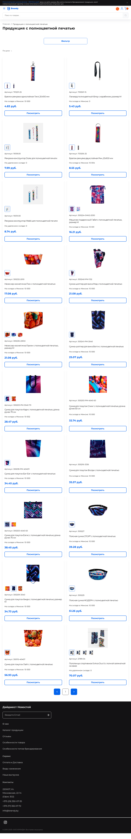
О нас (6, 724)
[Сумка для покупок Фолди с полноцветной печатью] (98, 448)
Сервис (7, 756)
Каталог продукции (13, 730)
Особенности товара (14, 742)
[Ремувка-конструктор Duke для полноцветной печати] (33, 133)
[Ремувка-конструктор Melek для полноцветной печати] (33, 194)
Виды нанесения (12, 768)
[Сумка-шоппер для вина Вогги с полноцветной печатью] (98, 320)
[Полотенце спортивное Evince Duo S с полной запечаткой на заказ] (98, 638)
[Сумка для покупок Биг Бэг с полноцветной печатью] (33, 448)
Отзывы (7, 736)
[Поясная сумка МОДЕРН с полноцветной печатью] (98, 574)
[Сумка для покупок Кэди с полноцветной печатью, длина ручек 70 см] (33, 384)
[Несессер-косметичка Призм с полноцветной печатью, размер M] (33, 320)
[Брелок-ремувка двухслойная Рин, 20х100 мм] (98, 133)
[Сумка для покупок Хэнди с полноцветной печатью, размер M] (33, 574)
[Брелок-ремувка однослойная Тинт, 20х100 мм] (33, 71)
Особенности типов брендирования (22, 749)
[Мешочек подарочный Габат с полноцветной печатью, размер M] (98, 194)
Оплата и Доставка (13, 762)
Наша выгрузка (11, 775)
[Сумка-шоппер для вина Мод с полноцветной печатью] (98, 258)
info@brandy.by (11, 811)
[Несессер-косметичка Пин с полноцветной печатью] (33, 258)
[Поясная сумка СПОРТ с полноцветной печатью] (98, 510)
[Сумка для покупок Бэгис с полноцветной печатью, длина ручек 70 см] (33, 510)
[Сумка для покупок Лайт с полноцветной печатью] (33, 638)
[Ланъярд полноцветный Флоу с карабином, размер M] (98, 71)
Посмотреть (33, 113)
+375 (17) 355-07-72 (12, 806)
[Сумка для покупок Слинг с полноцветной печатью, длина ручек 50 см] (98, 384)
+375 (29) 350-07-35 (12, 801)
